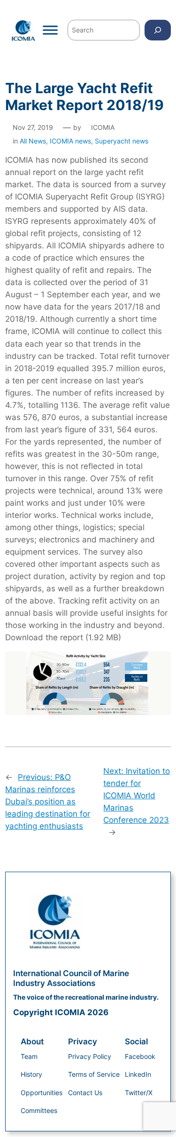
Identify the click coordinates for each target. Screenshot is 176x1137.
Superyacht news (121, 141)
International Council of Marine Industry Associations (71, 978)
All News (33, 141)
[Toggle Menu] (50, 30)
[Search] (158, 30)
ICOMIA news (70, 141)
